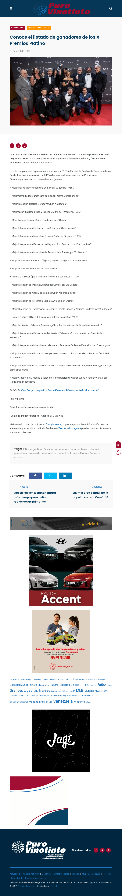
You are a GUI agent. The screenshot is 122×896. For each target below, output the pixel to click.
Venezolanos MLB (40, 701)
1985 (25, 449)
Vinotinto (79, 701)
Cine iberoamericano (55, 449)
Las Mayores (42, 690)
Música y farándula (38, 28)
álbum (89, 702)
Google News (53, 424)
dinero (33, 685)
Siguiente (97, 486)
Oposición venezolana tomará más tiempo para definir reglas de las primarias (35, 497)
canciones (80, 679)
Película (34, 696)
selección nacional (19, 702)
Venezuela (63, 701)
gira (110, 685)
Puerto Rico (44, 696)
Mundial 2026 (101, 691)
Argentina (36, 449)
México (13, 695)
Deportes (46, 874)
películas (63, 453)
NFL (27, 696)
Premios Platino (79, 453)
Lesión (54, 691)
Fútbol (102, 684)
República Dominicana (71, 696)
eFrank (54, 886)
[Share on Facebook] (12, 145)
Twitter (62, 428)
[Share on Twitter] (18, 145)
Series (93, 453)
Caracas (90, 679)
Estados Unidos (69, 684)
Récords (107, 874)
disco (41, 685)
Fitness (75, 874)
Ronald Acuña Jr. (88, 696)
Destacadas (17, 28)
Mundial (89, 690)
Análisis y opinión (31, 874)
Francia (93, 685)
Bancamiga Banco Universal (45, 679)
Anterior (24, 486)
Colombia (100, 679)
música (21, 695)
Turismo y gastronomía (36, 878)
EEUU (47, 685)
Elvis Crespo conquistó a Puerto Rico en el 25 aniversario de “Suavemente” (60, 390)
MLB (79, 690)
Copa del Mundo (19, 684)
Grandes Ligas (21, 690)
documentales (78, 449)
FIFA (86, 685)
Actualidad (15, 874)
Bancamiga (26, 679)
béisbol (69, 679)
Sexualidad (16, 878)
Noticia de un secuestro (42, 453)
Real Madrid (56, 695)
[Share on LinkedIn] (24, 145)
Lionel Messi (63, 691)
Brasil (61, 679)
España (54, 685)
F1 (81, 685)
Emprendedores (61, 874)
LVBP (72, 691)
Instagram (75, 428)
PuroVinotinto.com (26, 886)
